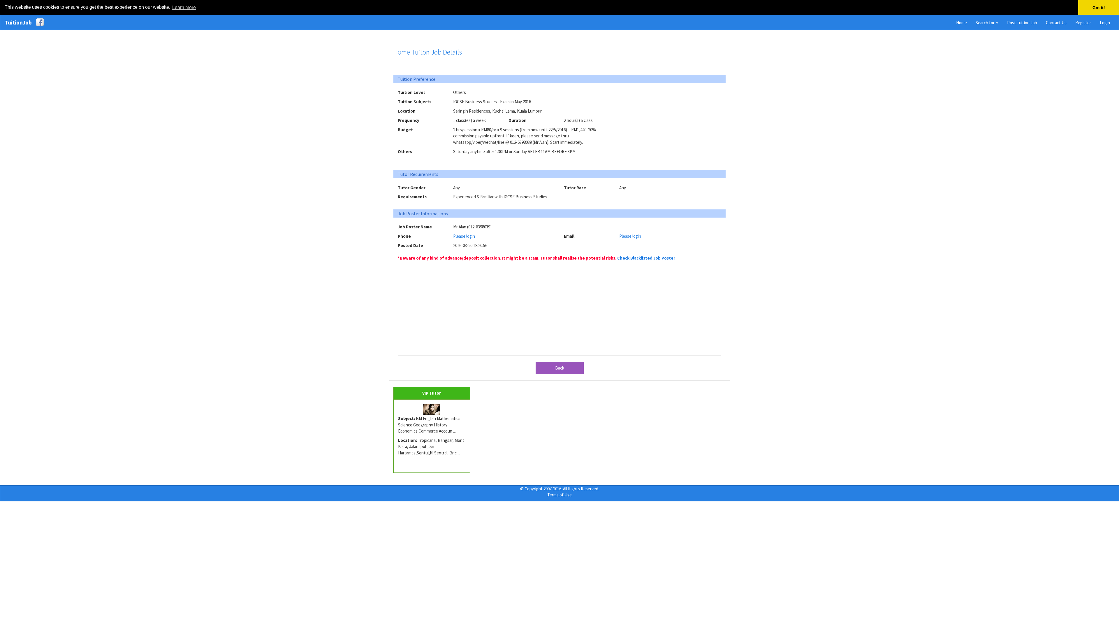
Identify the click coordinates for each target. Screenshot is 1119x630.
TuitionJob (18, 22)
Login (1105, 22)
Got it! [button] (1098, 7)
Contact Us (1056, 22)
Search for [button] (985, 22)
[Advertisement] (670, 125)
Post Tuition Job (1022, 22)
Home (961, 22)
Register (1083, 22)
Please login (464, 236)
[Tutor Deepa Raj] (431, 410)
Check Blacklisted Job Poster (646, 258)
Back (559, 368)
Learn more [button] (184, 7)
